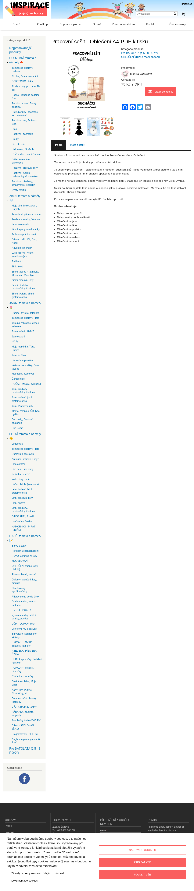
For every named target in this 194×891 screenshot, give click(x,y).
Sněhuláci (17, 261)
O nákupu (43, 24)
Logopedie (17, 443)
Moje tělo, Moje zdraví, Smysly (24, 207)
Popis (59, 144)
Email (103, 830)
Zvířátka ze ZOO (21, 474)
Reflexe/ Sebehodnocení (25, 550)
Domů (16, 24)
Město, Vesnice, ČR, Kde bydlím (26, 413)
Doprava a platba (70, 24)
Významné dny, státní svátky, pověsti (24, 617)
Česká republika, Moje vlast (24, 683)
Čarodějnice (18, 378)
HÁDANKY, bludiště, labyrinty (23, 713)
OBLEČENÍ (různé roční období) (140, 57)
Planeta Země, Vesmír (24, 574)
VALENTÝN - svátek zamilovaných (23, 255)
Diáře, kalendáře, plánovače (21, 161)
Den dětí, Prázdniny (23, 469)
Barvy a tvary (19, 545)
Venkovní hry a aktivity (24, 628)
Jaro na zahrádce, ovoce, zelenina (26, 325)
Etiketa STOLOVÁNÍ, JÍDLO (23, 727)
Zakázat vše (142, 862)
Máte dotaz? (77, 144)
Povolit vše (142, 874)
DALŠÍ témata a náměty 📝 (25, 538)
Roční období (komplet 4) (25, 484)
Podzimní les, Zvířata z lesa (25, 122)
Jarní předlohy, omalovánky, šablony (23, 391)
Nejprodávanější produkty (20, 50)
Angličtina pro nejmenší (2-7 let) (26, 741)
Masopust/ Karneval (23, 373)
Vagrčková (146, 73)
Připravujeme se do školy (26, 596)
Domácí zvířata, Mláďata (25, 313)
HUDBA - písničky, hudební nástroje (27, 661)
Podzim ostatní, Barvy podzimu (24, 105)
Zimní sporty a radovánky (26, 229)
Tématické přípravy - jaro (25, 317)
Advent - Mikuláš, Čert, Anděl (24, 241)
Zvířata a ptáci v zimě (24, 234)
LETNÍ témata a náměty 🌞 (25, 436)
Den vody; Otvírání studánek (22, 421)
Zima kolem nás (20, 224)
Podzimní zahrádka (22, 133)
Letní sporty (18, 503)
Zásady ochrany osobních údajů (30, 873)
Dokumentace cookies (24, 880)
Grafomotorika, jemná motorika (23, 603)
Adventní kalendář (22, 247)
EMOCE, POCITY (22, 610)
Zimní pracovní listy (23, 280)
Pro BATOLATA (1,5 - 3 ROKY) (139, 53)
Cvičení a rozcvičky (23, 676)
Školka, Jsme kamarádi (25, 76)
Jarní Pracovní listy (22, 406)
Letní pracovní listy (22, 497)
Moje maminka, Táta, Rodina (23, 348)
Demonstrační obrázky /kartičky (24, 700)
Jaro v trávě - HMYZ (23, 331)
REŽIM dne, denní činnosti (26, 154)
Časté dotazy (177, 24)
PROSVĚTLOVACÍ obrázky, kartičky (22, 644)
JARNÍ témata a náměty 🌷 (25, 305)
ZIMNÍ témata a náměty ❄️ (24, 198)
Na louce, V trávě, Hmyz (25, 459)
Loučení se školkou (22, 521)
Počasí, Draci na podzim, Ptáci (26, 96)
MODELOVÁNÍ (20, 560)
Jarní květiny (19, 355)
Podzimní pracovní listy (25, 167)
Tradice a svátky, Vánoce (26, 219)
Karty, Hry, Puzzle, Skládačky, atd (22, 691)
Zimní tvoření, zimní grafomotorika (23, 295)
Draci (14, 129)
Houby (15, 139)
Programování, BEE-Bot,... (26, 734)
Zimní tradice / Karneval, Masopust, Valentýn (25, 273)
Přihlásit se (186, 3)
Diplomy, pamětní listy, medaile (24, 581)
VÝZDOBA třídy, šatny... (25, 707)
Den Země (17, 428)
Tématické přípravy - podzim (23, 69)
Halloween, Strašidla (23, 149)
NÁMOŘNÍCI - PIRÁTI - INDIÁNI (25, 528)
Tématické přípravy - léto (25, 448)
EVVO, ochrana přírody (24, 556)
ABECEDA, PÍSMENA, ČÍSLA (24, 652)
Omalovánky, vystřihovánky (19, 590)
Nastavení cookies (142, 850)
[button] (86, 114)
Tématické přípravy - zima (26, 214)
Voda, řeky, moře (21, 479)
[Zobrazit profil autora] (125, 76)
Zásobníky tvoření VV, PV (26, 720)
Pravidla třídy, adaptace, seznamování (25, 114)
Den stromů (18, 144)
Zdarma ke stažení (123, 24)
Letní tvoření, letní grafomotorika (22, 491)
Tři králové (17, 266)
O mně (97, 24)
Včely (15, 341)
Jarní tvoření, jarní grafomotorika (22, 399)
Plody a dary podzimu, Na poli (26, 88)
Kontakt (151, 24)
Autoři (9, 825)
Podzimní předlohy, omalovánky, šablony (23, 183)
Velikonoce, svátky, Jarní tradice (25, 367)
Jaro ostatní (18, 336)
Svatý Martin (19, 189)
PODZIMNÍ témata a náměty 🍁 (22, 60)
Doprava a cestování (23, 454)
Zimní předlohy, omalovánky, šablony (23, 287)
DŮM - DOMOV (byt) (23, 623)
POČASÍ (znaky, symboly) (26, 383)
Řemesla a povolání (23, 360)
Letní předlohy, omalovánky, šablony (23, 509)
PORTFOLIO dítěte (22, 81)
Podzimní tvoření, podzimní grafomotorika (25, 174)
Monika (134, 73)
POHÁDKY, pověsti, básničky (23, 669)
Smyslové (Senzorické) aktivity (24, 635)
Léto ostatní (18, 464)
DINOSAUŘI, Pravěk (23, 516)
